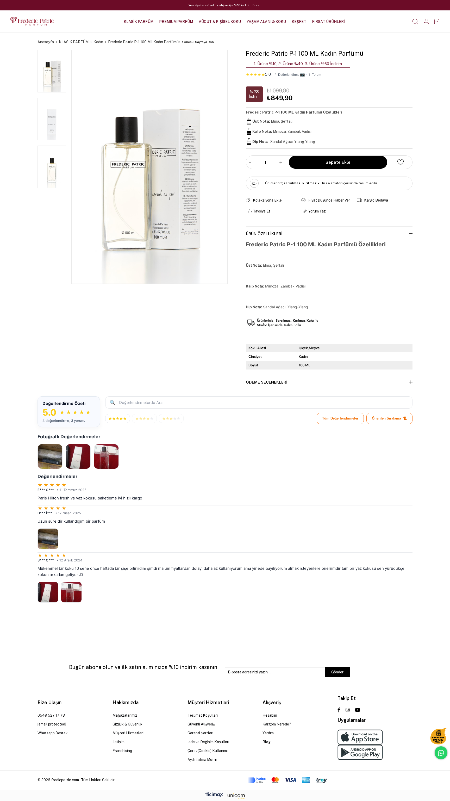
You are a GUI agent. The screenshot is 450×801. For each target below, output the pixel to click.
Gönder (337, 672)
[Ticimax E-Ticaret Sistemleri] (225, 796)
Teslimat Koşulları (203, 715)
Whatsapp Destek (53, 733)
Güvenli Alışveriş (201, 724)
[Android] (360, 752)
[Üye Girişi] (426, 21)
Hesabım (269, 715)
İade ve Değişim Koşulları (208, 742)
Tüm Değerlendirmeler (340, 418)
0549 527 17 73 (51, 715)
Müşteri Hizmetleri (128, 733)
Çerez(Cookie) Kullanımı (208, 751)
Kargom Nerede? (276, 724)
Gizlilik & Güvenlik (127, 724)
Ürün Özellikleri (264, 233)
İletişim (118, 742)
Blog (266, 742)
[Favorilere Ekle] (400, 162)
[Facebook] (339, 710)
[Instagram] (348, 710)
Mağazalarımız (125, 715)
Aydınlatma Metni (202, 760)
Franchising (122, 751)
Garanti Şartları (200, 733)
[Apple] (360, 737)
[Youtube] (357, 710)
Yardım (268, 733)
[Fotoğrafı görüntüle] (50, 456)
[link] (329, 73)
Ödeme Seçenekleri (266, 382)
